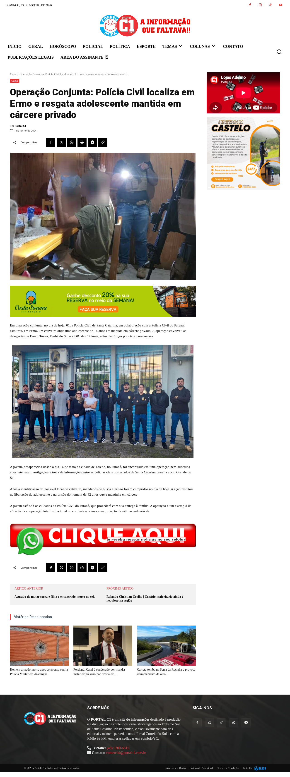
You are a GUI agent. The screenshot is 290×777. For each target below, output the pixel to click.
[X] (61, 142)
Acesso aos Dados (176, 768)
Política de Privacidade (202, 768)
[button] (279, 51)
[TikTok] (270, 5)
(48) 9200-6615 (118, 748)
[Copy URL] (102, 142)
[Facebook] (250, 5)
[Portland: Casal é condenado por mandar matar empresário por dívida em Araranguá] (102, 646)
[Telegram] (92, 142)
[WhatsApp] (71, 142)
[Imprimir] (82, 142)
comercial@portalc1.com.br (126, 753)
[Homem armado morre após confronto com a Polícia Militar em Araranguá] (39, 646)
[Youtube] (281, 5)
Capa (13, 74)
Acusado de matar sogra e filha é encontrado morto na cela (54, 596)
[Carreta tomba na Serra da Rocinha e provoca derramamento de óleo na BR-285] (166, 646)
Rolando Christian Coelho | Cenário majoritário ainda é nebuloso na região (144, 598)
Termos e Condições (228, 768)
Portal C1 (20, 125)
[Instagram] (260, 5)
